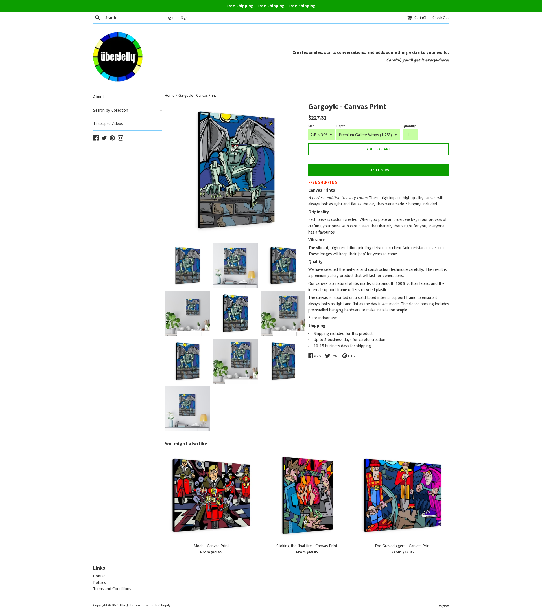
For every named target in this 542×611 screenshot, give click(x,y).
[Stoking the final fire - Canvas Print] (307, 495)
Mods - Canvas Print (211, 546)
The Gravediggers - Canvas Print (402, 546)
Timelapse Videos (108, 123)
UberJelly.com (130, 605)
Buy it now (379, 170)
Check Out (440, 18)
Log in (169, 18)
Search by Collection (127, 110)
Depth (341, 126)
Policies (99, 582)
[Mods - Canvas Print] (211, 495)
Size (311, 126)
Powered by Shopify (156, 605)
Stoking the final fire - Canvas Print (306, 546)
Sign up (187, 18)
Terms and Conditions (112, 588)
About (98, 96)
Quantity (409, 126)
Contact (100, 576)
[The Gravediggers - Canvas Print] (402, 495)
